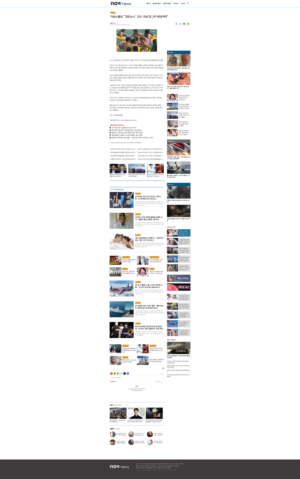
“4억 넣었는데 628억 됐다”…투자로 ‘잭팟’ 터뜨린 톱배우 (139, 443)
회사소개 (141, 463)
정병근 (111, 23)
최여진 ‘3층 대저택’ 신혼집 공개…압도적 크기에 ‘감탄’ (159, 443)
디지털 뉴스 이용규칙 (174, 463)
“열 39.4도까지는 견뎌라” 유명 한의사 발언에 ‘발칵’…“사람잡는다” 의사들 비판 (153, 422)
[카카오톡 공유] (184, 25)
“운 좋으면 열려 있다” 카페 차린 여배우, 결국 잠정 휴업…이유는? (121, 443)
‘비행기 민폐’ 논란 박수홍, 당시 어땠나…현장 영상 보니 (140, 435)
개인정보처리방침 (152, 463)
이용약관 (146, 463)
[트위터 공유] (180, 25)
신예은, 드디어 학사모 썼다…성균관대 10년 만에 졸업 (121, 435)
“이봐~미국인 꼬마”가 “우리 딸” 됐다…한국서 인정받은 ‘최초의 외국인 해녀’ (135, 421)
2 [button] (136, 448)
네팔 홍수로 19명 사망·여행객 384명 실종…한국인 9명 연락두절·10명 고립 (117, 421)
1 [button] (135, 448)
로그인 (137, 463)
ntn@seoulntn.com (130, 120)
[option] (117, 415)
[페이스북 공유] (176, 25)
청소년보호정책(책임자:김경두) (163, 463)
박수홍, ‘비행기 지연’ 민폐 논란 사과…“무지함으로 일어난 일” (159, 435)
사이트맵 (181, 463)
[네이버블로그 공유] (187, 25)
